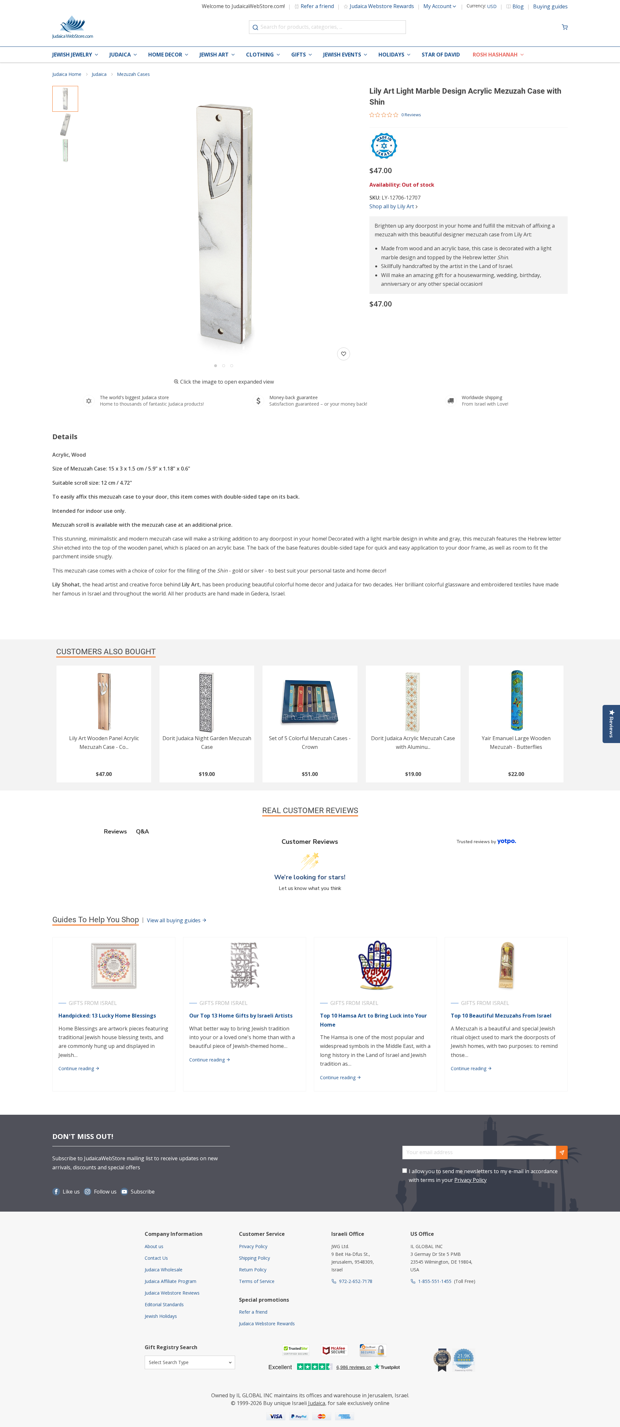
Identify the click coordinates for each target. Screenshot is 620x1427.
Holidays (391, 54)
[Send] (562, 1152)
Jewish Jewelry (72, 54)
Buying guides (550, 6)
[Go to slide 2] (223, 365)
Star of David (441, 54)
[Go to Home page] (72, 27)
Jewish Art (214, 54)
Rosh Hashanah (495, 54)
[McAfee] (334, 1350)
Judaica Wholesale (163, 1270)
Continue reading (76, 1068)
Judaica (120, 54)
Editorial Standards (164, 1304)
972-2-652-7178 (355, 1281)
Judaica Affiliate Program (170, 1281)
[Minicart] (565, 27)
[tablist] (310, 832)
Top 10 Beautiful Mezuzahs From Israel (501, 1015)
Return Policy (252, 1270)
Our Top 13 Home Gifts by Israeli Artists (241, 1015)
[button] (224, 224)
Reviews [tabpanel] (115, 831)
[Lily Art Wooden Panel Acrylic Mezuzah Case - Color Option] (103, 701)
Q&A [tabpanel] (142, 831)
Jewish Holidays (161, 1316)
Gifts (298, 54)
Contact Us (156, 1258)
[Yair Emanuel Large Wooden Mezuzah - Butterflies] (516, 701)
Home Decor (165, 54)
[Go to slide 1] (215, 365)
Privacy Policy (470, 1180)
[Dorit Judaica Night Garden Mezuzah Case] (206, 701)
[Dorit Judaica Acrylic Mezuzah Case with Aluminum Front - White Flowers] (413, 701)
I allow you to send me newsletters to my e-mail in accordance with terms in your (483, 1176)
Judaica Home (66, 74)
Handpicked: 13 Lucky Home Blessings (107, 1015)
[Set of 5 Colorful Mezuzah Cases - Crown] (309, 701)
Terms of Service (256, 1281)
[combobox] (327, 27)
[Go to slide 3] (231, 365)
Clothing (260, 54)
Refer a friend (317, 6)
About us (154, 1246)
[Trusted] (295, 1350)
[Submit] (255, 27)
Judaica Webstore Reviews (172, 1293)
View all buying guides (174, 920)
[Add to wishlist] (343, 353)
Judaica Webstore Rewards (382, 6)
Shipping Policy (254, 1258)
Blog (518, 6)
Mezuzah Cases (133, 74)
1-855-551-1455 (434, 1281)
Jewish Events (342, 54)
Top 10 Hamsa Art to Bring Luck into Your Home (373, 1020)
